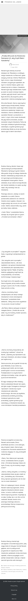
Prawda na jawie (13, 2)
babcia (5, 569)
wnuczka (18, 571)
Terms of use (14, 590)
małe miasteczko (17, 569)
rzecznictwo (4, 571)
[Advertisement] (14, 19)
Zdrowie (3, 573)
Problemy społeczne (20, 565)
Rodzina (8, 567)
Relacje (3, 567)
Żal (22, 571)
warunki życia (11, 571)
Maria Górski (15, 64)
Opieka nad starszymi (22, 35)
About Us (14, 598)
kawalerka (10, 569)
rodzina (24, 569)
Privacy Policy (14, 585)
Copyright (14, 594)
